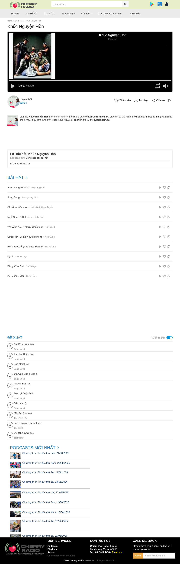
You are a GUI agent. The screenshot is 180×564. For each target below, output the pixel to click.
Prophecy (63, 117)
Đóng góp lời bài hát (37, 157)
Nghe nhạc (12, 21)
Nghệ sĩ (31, 13)
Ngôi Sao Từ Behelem (19, 217)
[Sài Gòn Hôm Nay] (10, 346)
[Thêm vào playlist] (164, 187)
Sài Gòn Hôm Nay (24, 344)
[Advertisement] (90, 135)
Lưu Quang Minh (37, 187)
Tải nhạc (143, 100)
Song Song (13, 197)
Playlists (52, 549)
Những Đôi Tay (22, 383)
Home (15, 13)
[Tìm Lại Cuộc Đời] (10, 356)
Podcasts (52, 546)
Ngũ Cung (50, 237)
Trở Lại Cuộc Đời (23, 393)
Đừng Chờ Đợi (15, 266)
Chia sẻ (160, 100)
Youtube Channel (110, 13)
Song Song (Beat (16, 187)
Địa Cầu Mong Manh (25, 373)
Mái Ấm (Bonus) (23, 413)
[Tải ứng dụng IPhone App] (160, 4)
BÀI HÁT (15, 177)
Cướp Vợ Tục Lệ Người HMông (24, 236)
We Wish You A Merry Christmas (25, 227)
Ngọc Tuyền (47, 207)
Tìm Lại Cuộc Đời (23, 354)
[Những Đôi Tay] (10, 385)
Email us (117, 552)
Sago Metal (19, 349)
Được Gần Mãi (15, 276)
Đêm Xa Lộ (20, 403)
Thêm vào (125, 100)
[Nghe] (160, 187)
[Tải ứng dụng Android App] (152, 4)
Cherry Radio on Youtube (61, 555)
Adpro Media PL (107, 560)
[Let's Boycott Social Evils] (10, 425)
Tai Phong (19, 438)
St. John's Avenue (24, 432)
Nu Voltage (50, 247)
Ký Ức (10, 256)
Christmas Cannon (17, 207)
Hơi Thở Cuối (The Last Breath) (25, 246)
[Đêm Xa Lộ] (10, 405)
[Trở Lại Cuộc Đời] (10, 395)
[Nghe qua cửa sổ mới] (169, 187)
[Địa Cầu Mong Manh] (10, 375)
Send (138, 555)
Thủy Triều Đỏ (20, 418)
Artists (50, 552)
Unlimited (35, 207)
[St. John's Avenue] (10, 434)
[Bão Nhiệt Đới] (10, 365)
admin (23, 102)
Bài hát (86, 13)
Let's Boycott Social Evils (27, 423)
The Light (18, 428)
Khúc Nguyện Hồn (33, 21)
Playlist (67, 13)
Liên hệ (135, 13)
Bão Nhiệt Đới (21, 363)
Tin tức (49, 13)
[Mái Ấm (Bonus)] (10, 415)
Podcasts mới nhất (33, 447)
